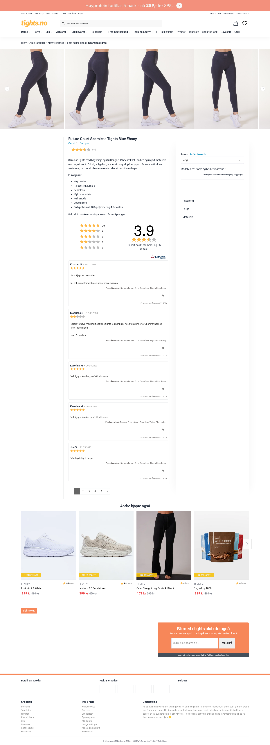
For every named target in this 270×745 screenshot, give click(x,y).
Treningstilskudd (118, 32)
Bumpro (84, 143)
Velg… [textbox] (186, 160)
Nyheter (181, 32)
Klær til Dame (55, 43)
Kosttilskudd (27, 728)
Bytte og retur (88, 717)
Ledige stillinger (89, 724)
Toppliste (194, 32)
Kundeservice (242, 14)
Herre (36, 32)
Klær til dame (27, 717)
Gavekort (226, 32)
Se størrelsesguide (198, 154)
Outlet (71, 143)
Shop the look (209, 32)
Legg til (74, 523)
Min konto (228, 14)
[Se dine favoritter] (244, 23)
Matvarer (60, 32)
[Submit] (63, 24)
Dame (24, 32)
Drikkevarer (78, 32)
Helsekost (96, 32)
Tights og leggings (75, 43)
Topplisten (26, 710)
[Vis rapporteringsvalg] (163, 296)
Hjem (24, 43)
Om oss (85, 710)
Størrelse (193, 154)
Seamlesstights (97, 43)
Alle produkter (37, 43)
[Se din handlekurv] (235, 23)
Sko (48, 32)
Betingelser (87, 714)
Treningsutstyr (142, 32)
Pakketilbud (166, 32)
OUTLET (239, 32)
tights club (215, 14)
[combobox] (111, 23)
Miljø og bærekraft (91, 728)
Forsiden (25, 706)
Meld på (227, 643)
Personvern (87, 731)
